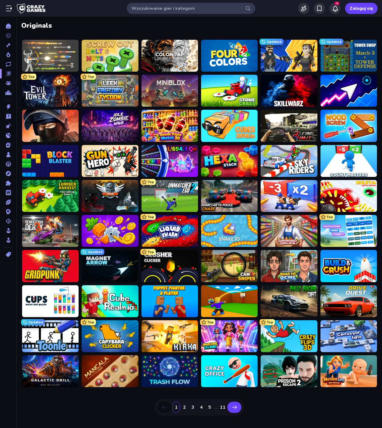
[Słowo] (8, 192)
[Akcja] (8, 107)
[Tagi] (8, 254)
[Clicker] (8, 126)
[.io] (8, 135)
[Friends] (303, 8)
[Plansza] (8, 154)
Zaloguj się (361, 8)
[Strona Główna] (8, 26)
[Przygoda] (8, 173)
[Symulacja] (8, 230)
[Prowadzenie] (8, 164)
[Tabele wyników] (8, 92)
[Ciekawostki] (8, 116)
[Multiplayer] (8, 83)
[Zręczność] (8, 240)
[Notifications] (335, 8)
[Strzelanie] (8, 221)
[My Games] (319, 8)
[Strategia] (8, 211)
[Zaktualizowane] (8, 64)
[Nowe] (8, 45)
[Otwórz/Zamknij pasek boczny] (9, 8)
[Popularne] (8, 54)
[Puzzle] (8, 183)
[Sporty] (8, 202)
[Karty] (8, 145)
